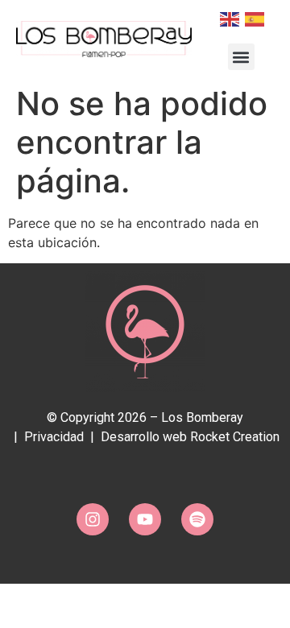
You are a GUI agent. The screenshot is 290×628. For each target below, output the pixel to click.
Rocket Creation (235, 436)
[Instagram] (93, 519)
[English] (228, 18)
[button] (241, 56)
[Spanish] (253, 18)
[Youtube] (145, 519)
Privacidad (54, 436)
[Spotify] (197, 519)
